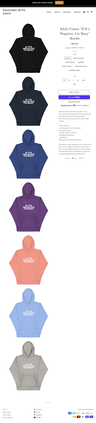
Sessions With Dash (14, 12)
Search (5, 409)
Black (67, 58)
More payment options (74, 101)
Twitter (38, 412)
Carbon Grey (74, 70)
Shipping (67, 47)
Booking (67, 12)
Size (75, 76)
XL (78, 80)
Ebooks (77, 12)
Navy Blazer (79, 58)
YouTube (38, 417)
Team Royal (70, 62)
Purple (81, 62)
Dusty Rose (67, 66)
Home (48, 12)
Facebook (39, 409)
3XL (74, 84)
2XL (83, 80)
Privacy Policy (7, 415)
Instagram (39, 415)
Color (74, 54)
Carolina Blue (81, 66)
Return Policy (7, 412)
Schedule (59, 2)
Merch (57, 12)
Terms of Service (8, 417)
